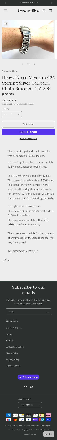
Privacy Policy (12, 353)
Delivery (9, 334)
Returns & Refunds (14, 328)
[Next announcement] (52, 3)
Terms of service (30, 434)
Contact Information (15, 347)
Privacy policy (46, 425)
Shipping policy (28, 430)
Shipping (16, 104)
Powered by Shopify (31, 425)
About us (10, 341)
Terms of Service (13, 366)
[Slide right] (35, 64)
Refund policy (14, 430)
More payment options (28, 138)
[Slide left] (22, 64)
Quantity (5, 109)
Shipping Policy (12, 359)
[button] (5, 11)
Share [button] (7, 260)
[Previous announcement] (5, 3)
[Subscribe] (48, 311)
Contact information (43, 430)
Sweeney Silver (17, 425)
